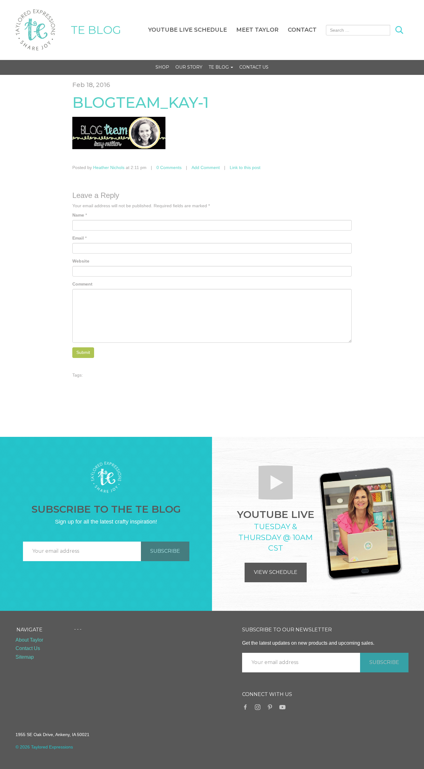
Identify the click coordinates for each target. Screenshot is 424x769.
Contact (302, 29)
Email (78, 238)
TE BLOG (96, 30)
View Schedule (275, 572)
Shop (162, 67)
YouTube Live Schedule (187, 29)
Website (80, 261)
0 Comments (169, 167)
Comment (82, 284)
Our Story (188, 67)
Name (78, 215)
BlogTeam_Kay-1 (140, 103)
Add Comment (206, 167)
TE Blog (219, 67)
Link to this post (245, 167)
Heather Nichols (108, 167)
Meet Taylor (257, 29)
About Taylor (29, 640)
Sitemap (25, 657)
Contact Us (253, 67)
